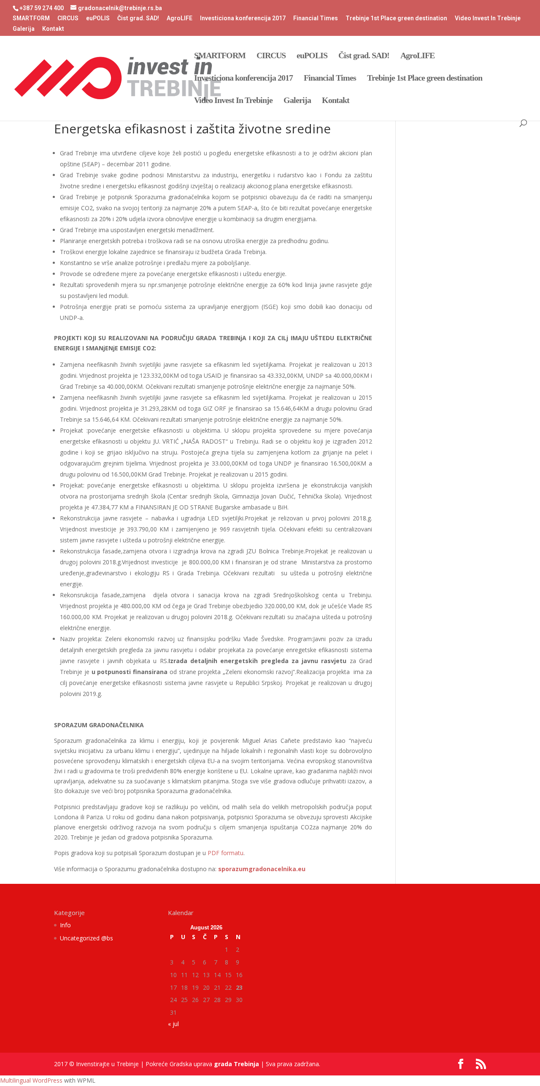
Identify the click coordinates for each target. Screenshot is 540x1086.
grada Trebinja (236, 1064)
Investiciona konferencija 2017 (243, 18)
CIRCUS (67, 18)
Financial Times (315, 18)
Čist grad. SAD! (138, 18)
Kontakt (53, 29)
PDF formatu (225, 853)
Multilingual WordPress (31, 1080)
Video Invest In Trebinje (488, 18)
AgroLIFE (179, 18)
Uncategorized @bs (86, 938)
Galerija (24, 29)
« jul (173, 1024)
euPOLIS (98, 18)
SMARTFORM (31, 18)
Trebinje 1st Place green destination (396, 18)
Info (65, 925)
